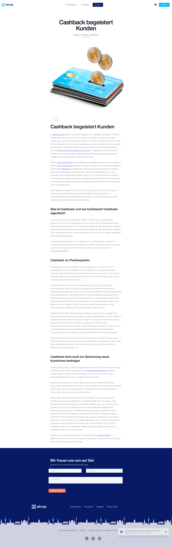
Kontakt (164, 5)
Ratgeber (97, 5)
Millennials (66, 169)
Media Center (112, 506)
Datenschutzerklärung (96, 530)
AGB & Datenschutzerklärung (68, 530)
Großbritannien (58, 134)
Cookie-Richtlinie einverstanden (140, 533)
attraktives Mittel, (103, 435)
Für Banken (85, 5)
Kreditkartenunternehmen (96, 370)
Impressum (83, 530)
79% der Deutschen (65, 165)
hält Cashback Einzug (66, 162)
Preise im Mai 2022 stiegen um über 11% (74, 150)
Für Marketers (71, 5)
